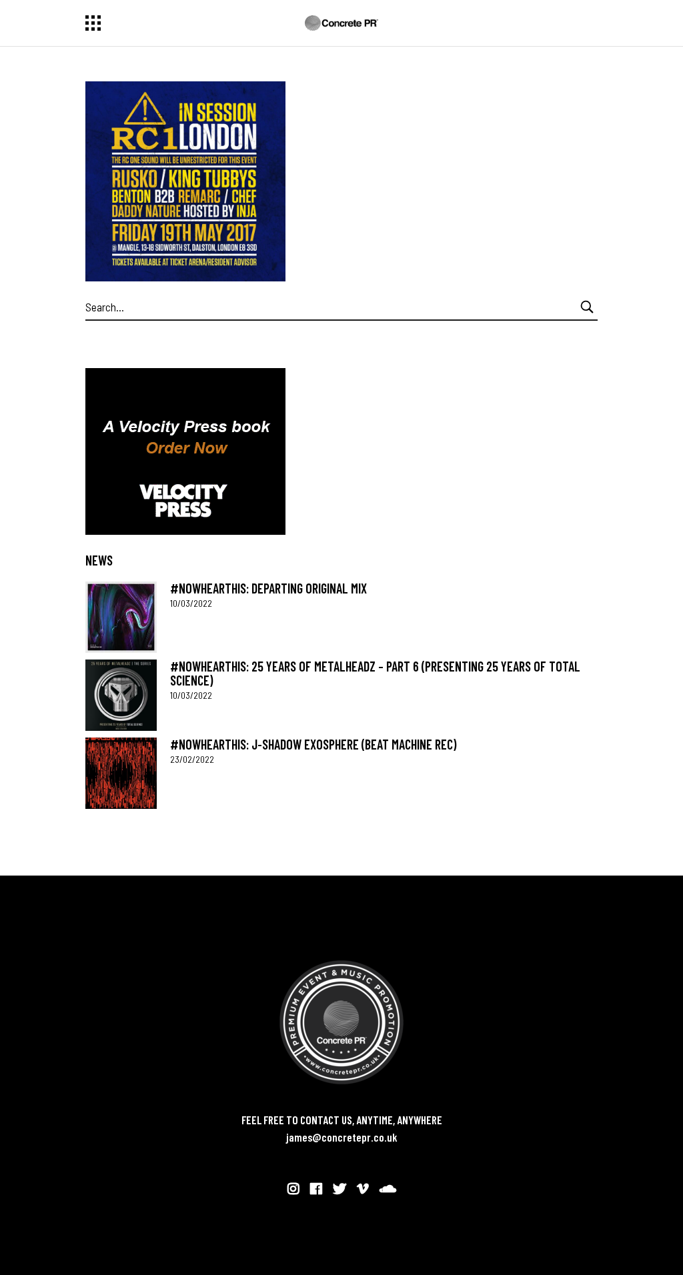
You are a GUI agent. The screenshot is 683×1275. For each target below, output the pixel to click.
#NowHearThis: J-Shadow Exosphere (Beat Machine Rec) (313, 744)
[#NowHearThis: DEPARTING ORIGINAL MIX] (121, 617)
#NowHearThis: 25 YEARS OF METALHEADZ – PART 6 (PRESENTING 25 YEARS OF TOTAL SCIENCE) (375, 673)
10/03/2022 (191, 603)
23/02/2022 (192, 759)
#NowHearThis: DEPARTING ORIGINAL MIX (268, 588)
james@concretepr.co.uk (342, 1137)
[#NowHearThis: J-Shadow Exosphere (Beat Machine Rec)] (121, 773)
